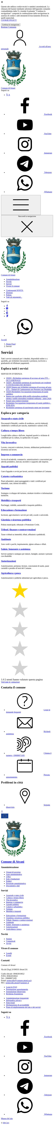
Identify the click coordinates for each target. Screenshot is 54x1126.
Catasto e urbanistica (14, 907)
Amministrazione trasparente (17, 998)
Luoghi (9, 953)
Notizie (9, 939)
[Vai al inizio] (2, 812)
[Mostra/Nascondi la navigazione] (21, 205)
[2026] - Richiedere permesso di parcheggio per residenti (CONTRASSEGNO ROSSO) (28, 384)
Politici (9, 881)
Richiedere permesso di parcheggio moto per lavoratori (27, 408)
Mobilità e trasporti (13, 911)
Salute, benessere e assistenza (17, 925)
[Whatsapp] (25, 335)
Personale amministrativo (16, 883)
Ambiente (10, 922)
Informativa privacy (14, 1000)
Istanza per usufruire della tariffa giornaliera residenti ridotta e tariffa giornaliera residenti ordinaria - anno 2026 (28, 397)
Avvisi (8, 943)
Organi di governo (13, 872)
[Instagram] (7, 313)
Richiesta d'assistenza (14, 994)
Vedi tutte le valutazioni (10, 682)
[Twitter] (7, 311)
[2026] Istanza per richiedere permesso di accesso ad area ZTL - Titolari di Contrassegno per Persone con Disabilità (28, 388)
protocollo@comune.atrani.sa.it (19, 980)
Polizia (8, 295)
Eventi (8, 955)
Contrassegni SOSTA (14, 290)
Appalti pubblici (12, 904)
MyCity (6, 1123)
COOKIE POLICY (9, 20)
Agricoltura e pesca (13, 929)
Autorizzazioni (12, 927)
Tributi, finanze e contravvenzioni (19, 920)
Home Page (10, 344)
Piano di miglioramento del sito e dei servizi (23, 1007)
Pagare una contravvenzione (17, 401)
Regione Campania (8, 27)
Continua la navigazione (10, 25)
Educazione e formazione (16, 915)
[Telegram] (7, 316)
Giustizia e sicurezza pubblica (18, 918)
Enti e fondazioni (13, 879)
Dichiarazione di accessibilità (17, 1005)
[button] (13, 279)
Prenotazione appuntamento (17, 989)
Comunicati (10, 941)
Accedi (4, 340)
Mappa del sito (7, 1118)
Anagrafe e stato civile (15, 895)
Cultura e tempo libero (15, 898)
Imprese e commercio (14, 902)
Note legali (10, 1003)
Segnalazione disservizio (15, 992)
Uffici (8, 877)
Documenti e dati (13, 886)
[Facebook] (7, 306)
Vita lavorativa (12, 900)
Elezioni (9, 293)
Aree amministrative (14, 874)
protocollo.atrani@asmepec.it (17, 983)
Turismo (9, 909)
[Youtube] (7, 308)
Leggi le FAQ (11, 987)
